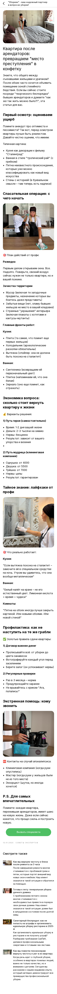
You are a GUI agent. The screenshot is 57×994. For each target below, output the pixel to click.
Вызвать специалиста (28, 832)
